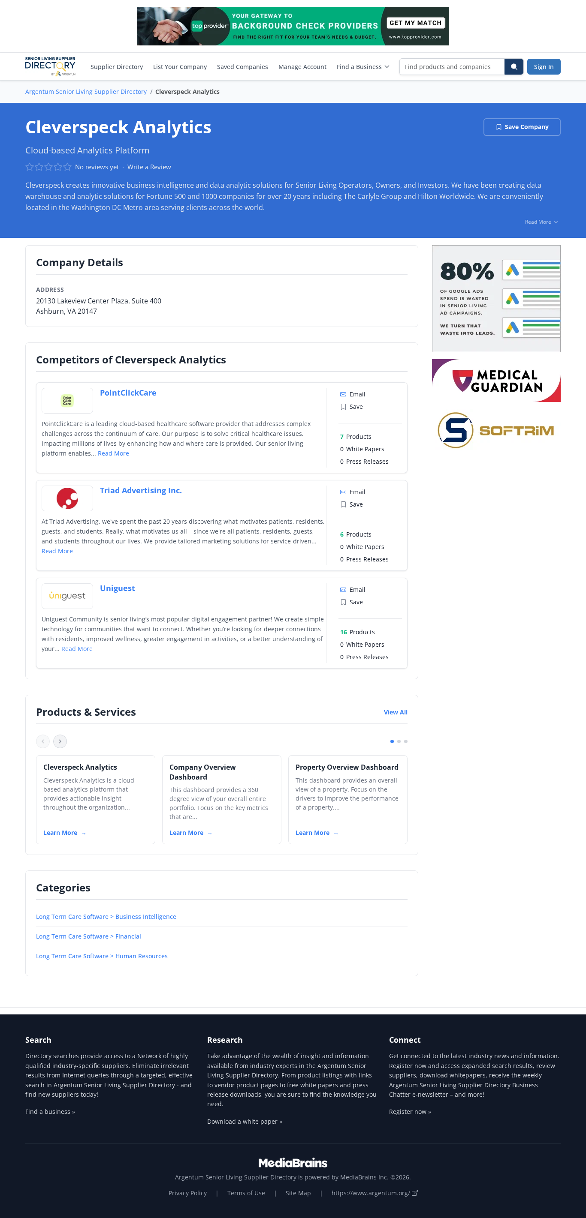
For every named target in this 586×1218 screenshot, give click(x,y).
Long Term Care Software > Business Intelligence (106, 916)
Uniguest (117, 588)
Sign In (544, 67)
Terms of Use (246, 1193)
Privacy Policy (188, 1193)
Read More (113, 453)
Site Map (298, 1193)
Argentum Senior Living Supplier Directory (86, 91)
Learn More (60, 832)
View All (396, 712)
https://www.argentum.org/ (372, 1193)
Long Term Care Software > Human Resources (102, 956)
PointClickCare (128, 392)
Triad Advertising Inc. (141, 490)
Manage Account (302, 67)
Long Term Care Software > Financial (88, 936)
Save (356, 406)
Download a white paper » (244, 1121)
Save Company (527, 127)
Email (357, 394)
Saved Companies (242, 67)
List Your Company (180, 67)
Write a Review (149, 166)
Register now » (410, 1111)
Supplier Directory (117, 67)
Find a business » (50, 1111)
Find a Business (359, 67)
